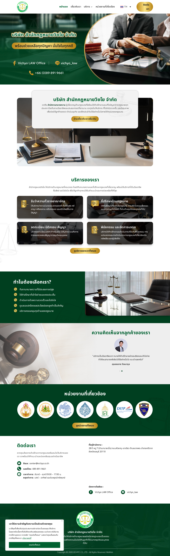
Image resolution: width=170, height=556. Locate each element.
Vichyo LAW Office (104, 492)
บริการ (87, 7)
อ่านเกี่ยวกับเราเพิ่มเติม (85, 119)
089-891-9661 (34, 469)
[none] (125, 7)
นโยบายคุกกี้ (26, 538)
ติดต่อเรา (146, 7)
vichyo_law (132, 492)
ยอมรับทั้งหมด (34, 544)
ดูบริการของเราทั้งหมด (85, 251)
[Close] (62, 520)
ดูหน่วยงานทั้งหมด (85, 425)
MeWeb (109, 552)
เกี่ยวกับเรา (76, 7)
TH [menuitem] (125, 6)
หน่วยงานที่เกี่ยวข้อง (105, 7)
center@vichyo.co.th (36, 463)
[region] (34, 535)
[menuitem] (125, 7)
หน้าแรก (63, 7)
